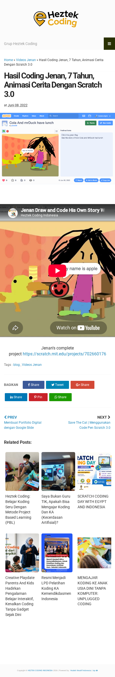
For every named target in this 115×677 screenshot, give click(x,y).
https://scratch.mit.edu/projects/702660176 (64, 353)
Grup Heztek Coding (20, 44)
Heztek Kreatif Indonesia (80, 671)
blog (17, 365)
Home (8, 60)
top (94, 671)
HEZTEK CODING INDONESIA (40, 671)
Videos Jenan (26, 60)
